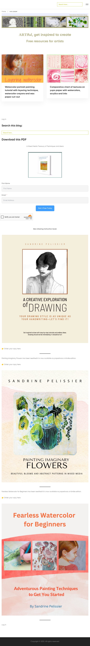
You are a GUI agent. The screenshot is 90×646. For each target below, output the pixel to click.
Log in (4, 119)
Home (4, 11)
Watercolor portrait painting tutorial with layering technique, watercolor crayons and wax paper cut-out (21, 92)
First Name (6, 183)
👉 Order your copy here (11, 349)
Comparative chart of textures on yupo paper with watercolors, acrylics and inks (67, 90)
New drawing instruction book (44, 229)
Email (4, 195)
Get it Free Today (45, 208)
